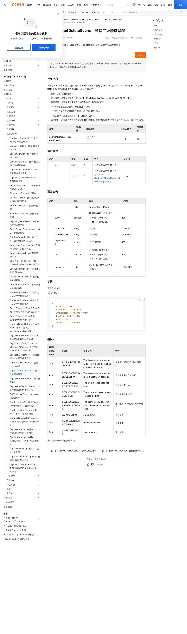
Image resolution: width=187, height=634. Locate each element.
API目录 (107, 19)
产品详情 (123, 37)
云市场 (71, 4)
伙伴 (79, 4)
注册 (170, 4)
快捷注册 (19, 47)
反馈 (101, 464)
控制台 (163, 4)
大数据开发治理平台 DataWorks (66, 19)
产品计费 (84, 12)
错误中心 (56, 440)
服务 (86, 4)
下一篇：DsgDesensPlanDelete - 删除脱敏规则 (119, 450)
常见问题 (95, 12)
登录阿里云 (44, 47)
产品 (38, 4)
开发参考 (72, 12)
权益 (56, 4)
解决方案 (47, 4)
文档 (150, 4)
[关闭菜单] (4, 4)
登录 (180, 4)
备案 (156, 4)
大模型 (30, 4)
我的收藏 (138, 37)
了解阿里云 (96, 4)
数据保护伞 (117, 19)
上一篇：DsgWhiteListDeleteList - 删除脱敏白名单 (73, 450)
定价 (63, 4)
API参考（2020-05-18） (91, 19)
